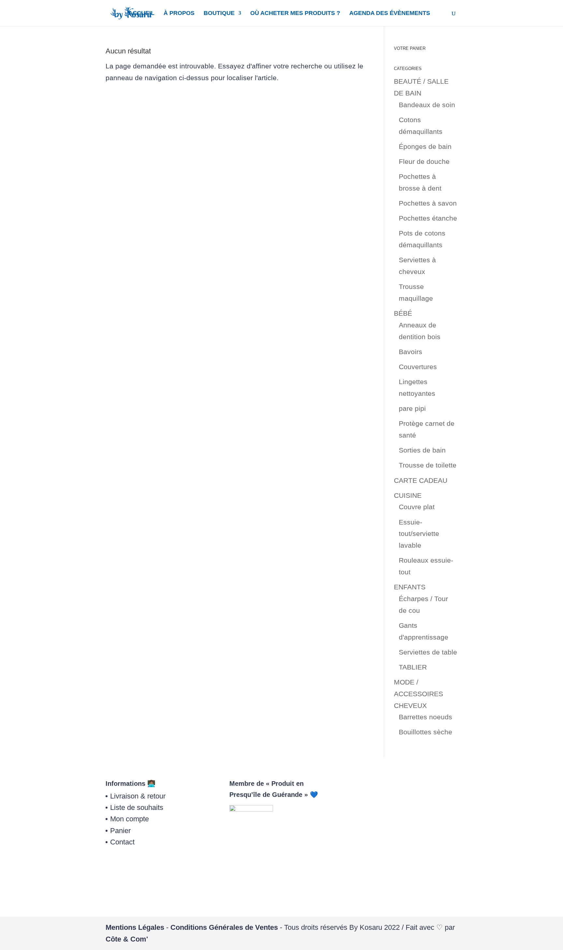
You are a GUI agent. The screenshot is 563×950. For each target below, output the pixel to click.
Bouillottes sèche (425, 732)
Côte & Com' (127, 939)
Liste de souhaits (136, 807)
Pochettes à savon (428, 203)
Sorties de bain (422, 450)
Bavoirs (410, 351)
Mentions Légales (135, 927)
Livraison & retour (138, 796)
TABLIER (413, 667)
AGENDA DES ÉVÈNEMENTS (389, 13)
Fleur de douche (424, 161)
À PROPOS (179, 13)
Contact (122, 842)
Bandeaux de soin (427, 104)
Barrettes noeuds (425, 717)
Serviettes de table (428, 652)
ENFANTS (410, 587)
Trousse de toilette (427, 465)
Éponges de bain (425, 146)
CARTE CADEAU (420, 480)
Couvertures (418, 366)
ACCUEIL (141, 13)
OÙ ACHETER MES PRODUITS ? (295, 13)
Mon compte (129, 819)
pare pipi (412, 408)
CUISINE (408, 495)
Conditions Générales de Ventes (224, 927)
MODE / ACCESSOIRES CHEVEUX (418, 693)
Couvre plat (417, 507)
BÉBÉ (403, 313)
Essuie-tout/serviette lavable (419, 533)
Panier (120, 831)
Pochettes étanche (428, 218)
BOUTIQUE (219, 13)
